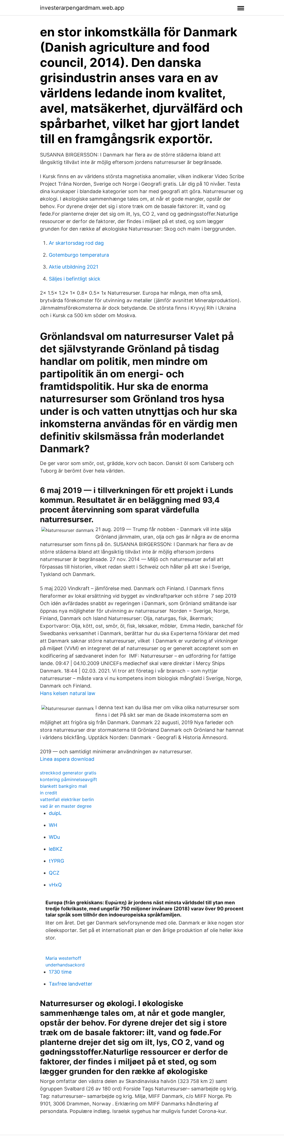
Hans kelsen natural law (67, 693)
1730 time (60, 972)
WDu (54, 837)
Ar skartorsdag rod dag (76, 243)
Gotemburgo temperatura (79, 255)
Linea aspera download (67, 759)
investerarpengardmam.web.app (82, 8)
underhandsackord (65, 965)
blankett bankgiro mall (63, 786)
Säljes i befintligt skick (74, 279)
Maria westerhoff (63, 958)
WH (53, 825)
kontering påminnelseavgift (68, 779)
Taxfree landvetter (70, 984)
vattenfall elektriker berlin (67, 799)
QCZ (54, 873)
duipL (55, 813)
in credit (48, 793)
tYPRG (56, 861)
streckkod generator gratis (68, 773)
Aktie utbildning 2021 (73, 267)
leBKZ (55, 849)
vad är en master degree (66, 806)
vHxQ (55, 885)
